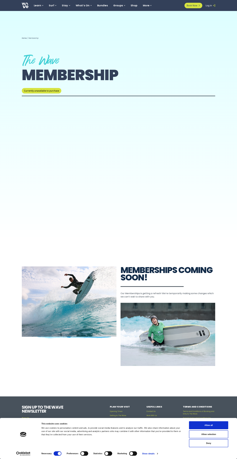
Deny (208, 443)
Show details (148, 453)
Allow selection (208, 434)
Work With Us (151, 415)
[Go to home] (28, 5)
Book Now (192, 5)
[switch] (84, 453)
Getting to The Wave (118, 415)
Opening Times (116, 411)
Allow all (208, 425)
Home (24, 38)
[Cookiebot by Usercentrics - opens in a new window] (23, 454)
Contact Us (151, 411)
